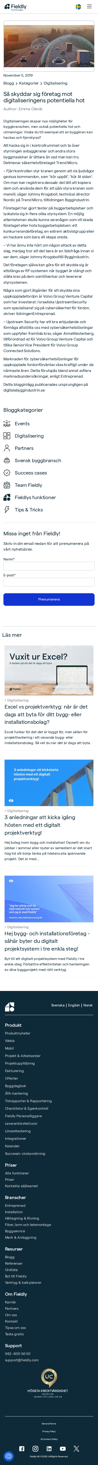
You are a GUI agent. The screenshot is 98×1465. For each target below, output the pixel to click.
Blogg (8, 83)
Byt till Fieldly (16, 1276)
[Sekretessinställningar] (8, 1456)
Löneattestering (18, 1131)
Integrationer (15, 1138)
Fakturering (14, 1071)
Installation (14, 1212)
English (74, 1005)
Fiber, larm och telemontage (28, 1225)
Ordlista (11, 1270)
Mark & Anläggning (20, 1237)
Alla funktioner (17, 1173)
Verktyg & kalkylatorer (23, 1282)
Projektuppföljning (20, 1063)
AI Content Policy (49, 1439)
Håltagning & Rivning (22, 1218)
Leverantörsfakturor (21, 1123)
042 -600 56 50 (18, 1354)
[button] (78, 7)
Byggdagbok (15, 1086)
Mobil (9, 1048)
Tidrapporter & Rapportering (28, 1101)
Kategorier (29, 83)
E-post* (9, 575)
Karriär (10, 1302)
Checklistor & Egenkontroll (26, 1108)
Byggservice (15, 1231)
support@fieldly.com (22, 1360)
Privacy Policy (48, 1431)
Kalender (12, 1146)
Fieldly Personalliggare (23, 1116)
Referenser (14, 1263)
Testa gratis (14, 1334)
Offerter (11, 1078)
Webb (10, 1041)
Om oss (11, 1315)
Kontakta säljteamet (21, 1186)
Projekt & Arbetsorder (23, 1056)
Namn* (9, 559)
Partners (12, 1308)
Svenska (58, 1005)
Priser (11, 1165)
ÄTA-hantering (16, 1093)
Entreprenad (15, 1205)
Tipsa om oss (15, 1328)
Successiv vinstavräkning (25, 1153)
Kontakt (11, 1321)
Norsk (88, 1005)
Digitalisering (55, 83)
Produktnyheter (17, 1033)
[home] (14, 7)
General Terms (49, 1423)
